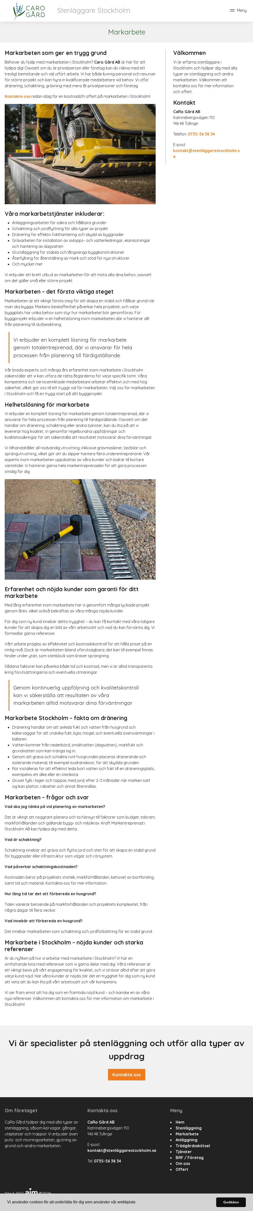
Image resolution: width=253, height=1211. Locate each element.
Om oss (183, 1163)
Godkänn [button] (231, 1202)
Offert (182, 1169)
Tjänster (184, 1151)
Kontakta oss (17, 96)
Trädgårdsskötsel (193, 1145)
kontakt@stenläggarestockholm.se (121, 1150)
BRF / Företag (190, 1157)
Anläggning (186, 1139)
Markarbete (187, 1133)
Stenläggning (189, 1128)
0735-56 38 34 (201, 134)
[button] (137, 1202)
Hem (180, 1122)
